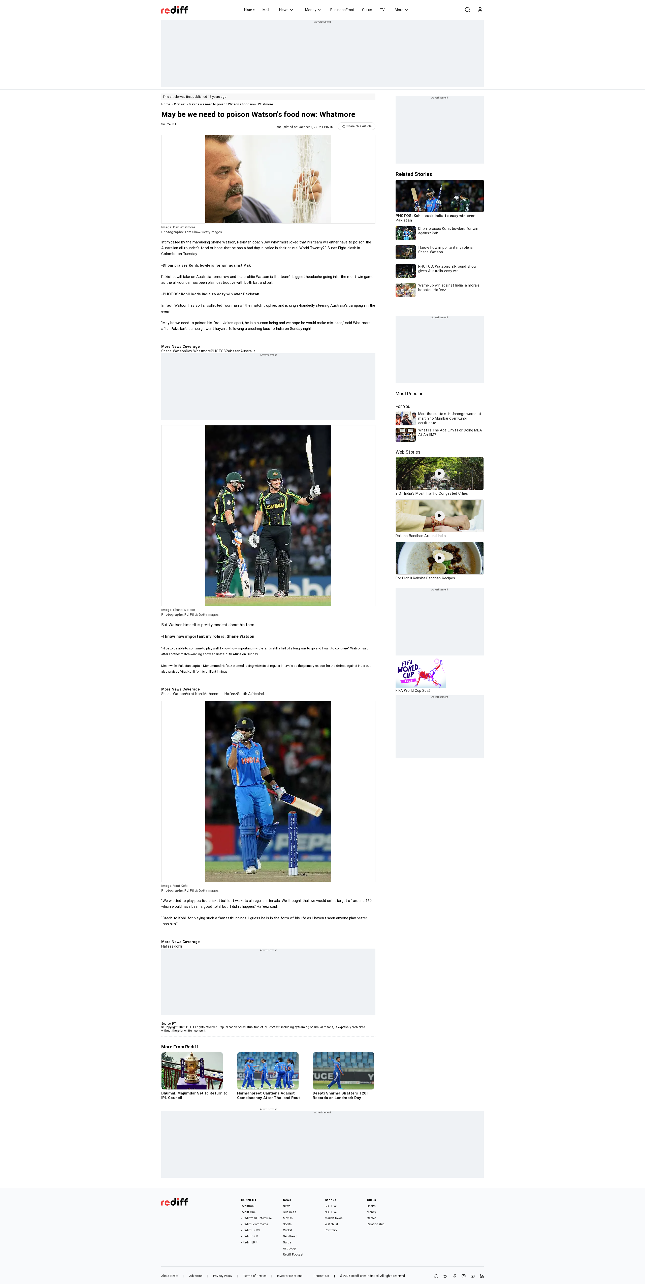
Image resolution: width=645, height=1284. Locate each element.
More (399, 10)
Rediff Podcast (293, 1254)
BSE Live (331, 1206)
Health (371, 1206)
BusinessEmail (342, 10)
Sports (287, 1224)
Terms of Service (255, 1276)
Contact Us (321, 1276)
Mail (266, 10)
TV (382, 10)
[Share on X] (445, 1276)
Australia (247, 351)
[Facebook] (455, 1276)
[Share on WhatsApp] (436, 1276)
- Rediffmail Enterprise (256, 1218)
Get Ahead (290, 1236)
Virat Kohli (194, 694)
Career (371, 1218)
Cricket (180, 104)
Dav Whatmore (198, 351)
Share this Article (359, 126)
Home (249, 10)
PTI (175, 124)
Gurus (367, 10)
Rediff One (248, 1212)
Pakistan (233, 351)
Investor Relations (290, 1276)
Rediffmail (248, 1206)
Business (289, 1212)
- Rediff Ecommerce (254, 1224)
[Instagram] (464, 1276)
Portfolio (331, 1230)
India (263, 694)
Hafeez (167, 946)
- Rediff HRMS (250, 1230)
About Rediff (169, 1276)
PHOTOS (218, 351)
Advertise (195, 1276)
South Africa (248, 694)
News (283, 10)
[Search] (467, 10)
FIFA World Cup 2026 (413, 690)
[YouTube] (473, 1276)
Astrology (290, 1248)
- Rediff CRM (249, 1236)
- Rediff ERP (249, 1242)
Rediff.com (358, 1276)
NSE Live (331, 1212)
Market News (334, 1218)
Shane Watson (173, 351)
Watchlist (331, 1224)
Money (310, 10)
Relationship (375, 1224)
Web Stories (408, 452)
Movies (288, 1218)
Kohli (178, 946)
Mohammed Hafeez (220, 694)
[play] (440, 473)
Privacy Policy (222, 1276)
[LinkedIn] (482, 1276)
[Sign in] (480, 10)
